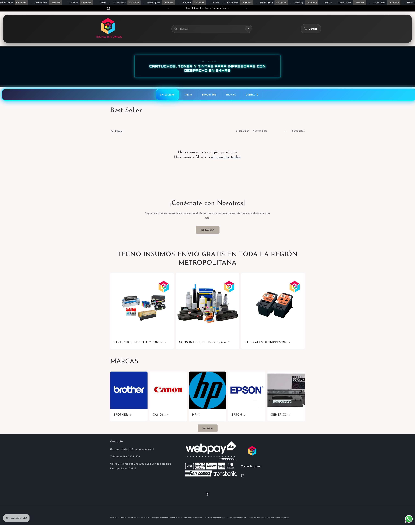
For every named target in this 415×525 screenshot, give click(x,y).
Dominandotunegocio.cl (170, 517)
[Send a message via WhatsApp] (408, 518)
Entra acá (21, 2)
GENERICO (279, 414)
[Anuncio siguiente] (246, 8)
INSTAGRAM (208, 229)
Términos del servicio (237, 517)
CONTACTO (252, 94)
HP (194, 414)
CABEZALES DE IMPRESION (265, 342)
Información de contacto (278, 517)
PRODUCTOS (209, 94)
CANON (159, 414)
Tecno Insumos (124, 517)
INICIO (188, 94)
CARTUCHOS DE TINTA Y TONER (138, 342)
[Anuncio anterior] (168, 8)
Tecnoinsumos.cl (138, 517)
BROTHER (120, 414)
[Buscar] (248, 29)
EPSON (236, 414)
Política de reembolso (215, 517)
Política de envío (256, 517)
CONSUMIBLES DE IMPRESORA (202, 342)
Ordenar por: (243, 131)
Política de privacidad (192, 517)
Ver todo (207, 428)
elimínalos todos (226, 157)
